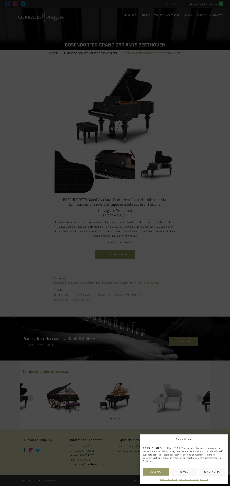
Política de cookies (169, 479)
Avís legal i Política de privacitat (193, 479)
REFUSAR (184, 472)
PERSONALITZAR (212, 472)
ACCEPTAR (156, 472)
